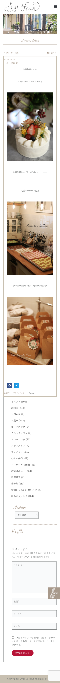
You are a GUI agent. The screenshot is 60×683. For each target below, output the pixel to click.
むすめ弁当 (17, 458)
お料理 (14, 407)
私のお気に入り (19, 496)
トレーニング (18, 439)
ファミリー (17, 452)
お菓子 (7, 393)
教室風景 (15, 477)
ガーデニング (18, 426)
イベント (15, 401)
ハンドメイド (18, 445)
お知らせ (15, 414)
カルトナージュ (19, 433)
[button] (55, 6)
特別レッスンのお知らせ (24, 489)
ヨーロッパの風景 (20, 464)
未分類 (14, 483)
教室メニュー (18, 471)
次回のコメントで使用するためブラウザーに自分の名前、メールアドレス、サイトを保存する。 (33, 641)
